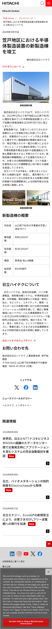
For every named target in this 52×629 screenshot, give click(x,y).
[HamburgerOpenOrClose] (48, 3)
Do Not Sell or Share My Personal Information (26, 622)
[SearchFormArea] (42, 3)
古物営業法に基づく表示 (13, 561)
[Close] (48, 572)
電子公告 (6, 566)
